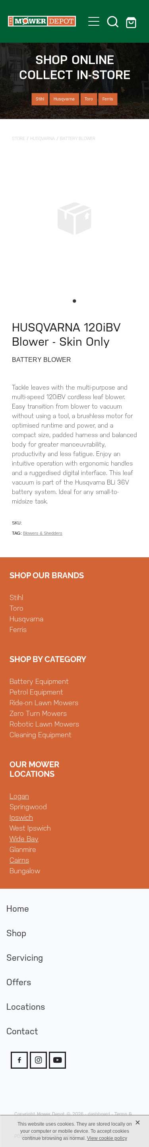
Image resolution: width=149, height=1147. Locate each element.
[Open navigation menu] (93, 21)
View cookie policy (107, 1138)
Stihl (16, 597)
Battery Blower (77, 138)
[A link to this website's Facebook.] (19, 1060)
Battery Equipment (39, 681)
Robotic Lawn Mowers (44, 724)
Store (18, 138)
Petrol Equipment (36, 692)
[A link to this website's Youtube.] (57, 1060)
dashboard (99, 1114)
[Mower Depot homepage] (42, 21)
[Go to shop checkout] (131, 21)
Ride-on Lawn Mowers (44, 702)
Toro (16, 608)
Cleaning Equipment (41, 735)
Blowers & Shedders (42, 533)
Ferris (18, 629)
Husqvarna (42, 138)
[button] (112, 21)
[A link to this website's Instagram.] (38, 1060)
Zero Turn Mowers (38, 713)
